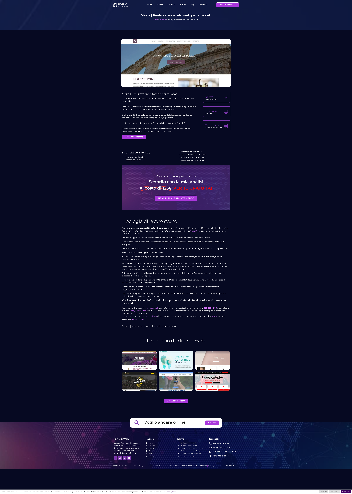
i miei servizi (137, 319)
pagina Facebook (149, 316)
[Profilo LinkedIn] (129, 458)
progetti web (152, 308)
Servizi (170, 5)
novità (215, 316)
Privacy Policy (138, 466)
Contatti (202, 5)
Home (149, 5)
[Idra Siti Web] (120, 5)
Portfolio (183, 5)
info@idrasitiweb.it (139, 311)
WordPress (195, 231)
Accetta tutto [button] (346, 491)
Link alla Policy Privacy (170, 492)
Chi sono (160, 5)
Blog (192, 5)
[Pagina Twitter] (124, 458)
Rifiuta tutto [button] (323, 491)
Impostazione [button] (334, 491)
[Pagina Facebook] (115, 458)
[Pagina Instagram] (120, 458)
